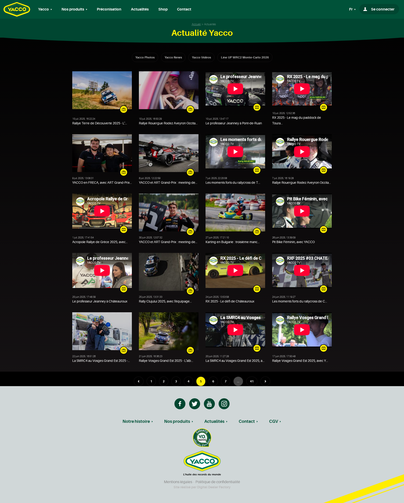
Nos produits (177, 421)
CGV (273, 421)
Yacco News (173, 57)
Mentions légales (178, 482)
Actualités (140, 9)
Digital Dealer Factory (214, 487)
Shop (163, 9)
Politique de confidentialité (217, 482)
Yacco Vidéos (201, 57)
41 (252, 381)
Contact (184, 9)
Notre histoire (136, 421)
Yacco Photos (145, 57)
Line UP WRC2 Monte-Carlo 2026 (245, 57)
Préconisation (109, 9)
